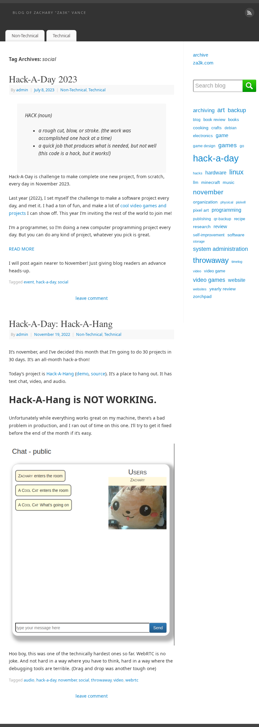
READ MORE (21, 249)
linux (236, 172)
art (221, 109)
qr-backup (222, 219)
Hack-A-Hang (60, 374)
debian (231, 128)
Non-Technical (25, 36)
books (233, 119)
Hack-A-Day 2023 (43, 78)
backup (237, 110)
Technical (61, 36)
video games (209, 279)
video (118, 680)
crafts (216, 127)
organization (205, 202)
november (67, 680)
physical (226, 202)
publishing (202, 219)
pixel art (201, 210)
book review (214, 119)
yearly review (222, 288)
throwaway (101, 680)
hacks (197, 173)
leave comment (91, 298)
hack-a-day (46, 282)
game (222, 135)
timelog (237, 262)
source (98, 374)
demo (82, 374)
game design (204, 146)
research (202, 226)
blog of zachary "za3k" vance (49, 12)
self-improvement (209, 235)
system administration (220, 249)
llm (195, 182)
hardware (215, 172)
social (63, 282)
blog (197, 120)
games (227, 145)
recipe (239, 218)
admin (22, 90)
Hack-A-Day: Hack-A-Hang (61, 323)
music (228, 182)
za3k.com (203, 62)
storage (199, 241)
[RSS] (249, 12)
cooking (200, 127)
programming (226, 210)
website (236, 280)
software (235, 235)
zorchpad (202, 296)
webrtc (131, 680)
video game (214, 271)
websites (200, 289)
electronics (203, 135)
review (220, 226)
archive (200, 55)
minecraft (210, 182)
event (29, 282)
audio (29, 680)
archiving (203, 110)
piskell (240, 202)
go (242, 146)
